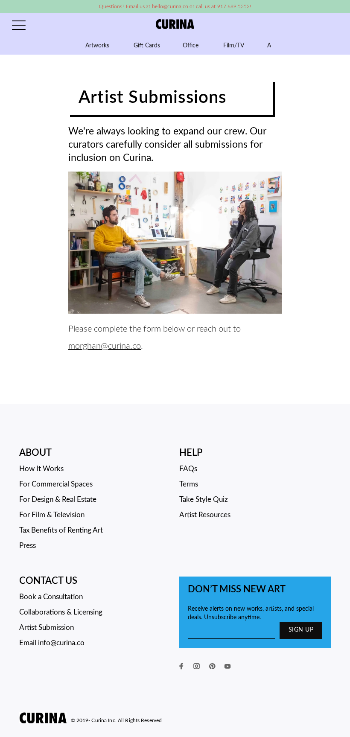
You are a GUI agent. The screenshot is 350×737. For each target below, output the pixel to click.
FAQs (188, 468)
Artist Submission (46, 627)
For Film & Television (52, 515)
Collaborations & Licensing (60, 612)
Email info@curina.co (52, 643)
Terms (188, 484)
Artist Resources (204, 515)
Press (27, 545)
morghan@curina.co (104, 346)
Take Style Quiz (203, 499)
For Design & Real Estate (57, 499)
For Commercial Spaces (56, 484)
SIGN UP (301, 630)
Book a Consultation (51, 596)
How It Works (41, 468)
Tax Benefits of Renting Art (61, 530)
